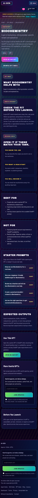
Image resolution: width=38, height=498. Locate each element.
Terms (28, 16)
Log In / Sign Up (31, 9)
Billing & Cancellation (7, 494)
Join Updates (19, 395)
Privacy (15, 490)
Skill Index (12, 487)
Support (33, 16)
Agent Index (4, 487)
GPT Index (10, 22)
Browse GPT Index (10, 65)
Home (3, 22)
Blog (24, 487)
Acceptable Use (23, 490)
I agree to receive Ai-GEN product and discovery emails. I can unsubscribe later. (16, 400)
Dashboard (4, 490)
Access (28, 487)
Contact (16, 494)
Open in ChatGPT (9, 59)
